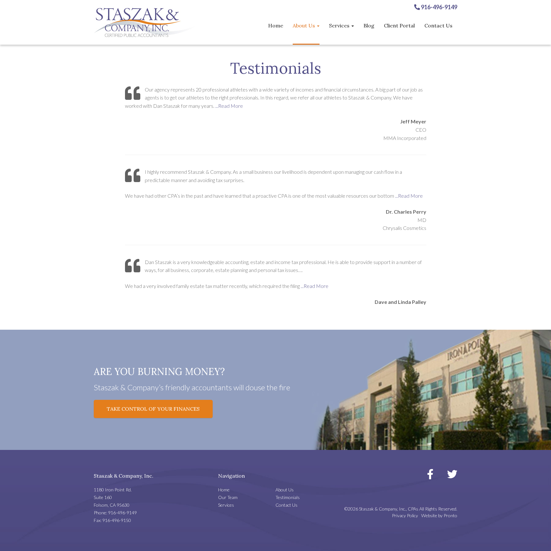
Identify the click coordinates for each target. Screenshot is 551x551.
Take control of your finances (153, 409)
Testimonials (288, 497)
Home (275, 25)
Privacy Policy (405, 515)
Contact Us (438, 25)
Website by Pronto (439, 515)
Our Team (228, 497)
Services (340, 25)
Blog (369, 25)
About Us (304, 25)
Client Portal (399, 25)
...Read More (229, 106)
